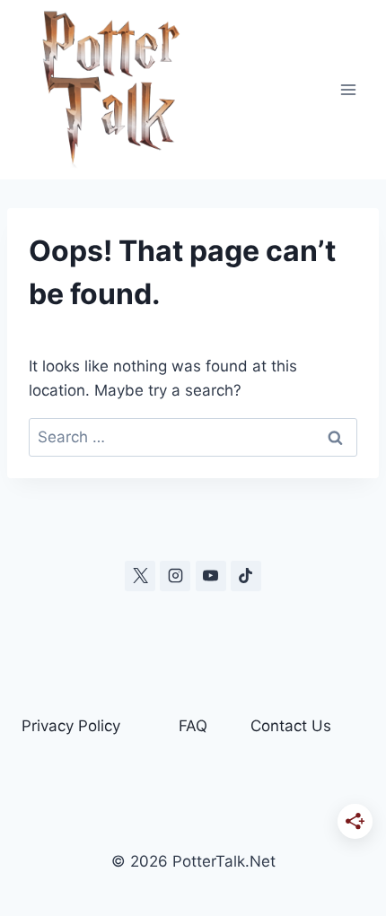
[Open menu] (347, 89)
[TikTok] (246, 576)
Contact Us (290, 726)
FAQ (193, 726)
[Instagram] (175, 576)
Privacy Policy (71, 726)
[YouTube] (211, 576)
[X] (140, 576)
